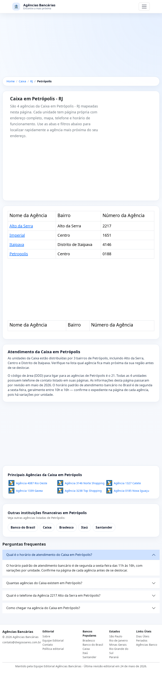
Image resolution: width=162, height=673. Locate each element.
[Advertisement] (81, 47)
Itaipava (16, 244)
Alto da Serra (21, 226)
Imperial (17, 235)
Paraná (114, 657)
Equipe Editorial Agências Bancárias (57, 666)
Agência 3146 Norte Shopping (85, 483)
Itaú (84, 527)
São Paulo (115, 636)
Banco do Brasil (23, 527)
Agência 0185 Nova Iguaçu (131, 491)
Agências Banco (146, 644)
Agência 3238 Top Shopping (83, 491)
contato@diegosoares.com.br (21, 642)
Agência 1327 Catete (127, 483)
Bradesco (66, 527)
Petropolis (18, 253)
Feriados (141, 640)
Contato (47, 644)
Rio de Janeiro (118, 640)
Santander (104, 527)
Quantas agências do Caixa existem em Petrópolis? (44, 583)
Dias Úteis (142, 636)
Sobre (46, 636)
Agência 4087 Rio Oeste (31, 483)
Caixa (47, 527)
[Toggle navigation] (144, 6)
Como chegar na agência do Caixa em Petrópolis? (43, 608)
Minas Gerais (118, 644)
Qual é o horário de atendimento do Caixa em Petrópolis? (49, 554)
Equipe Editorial (53, 640)
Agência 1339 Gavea (29, 491)
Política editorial (53, 649)
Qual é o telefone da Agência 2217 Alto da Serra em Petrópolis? (53, 595)
